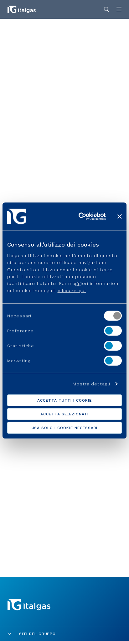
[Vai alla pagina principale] (22, 9)
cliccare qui (72, 290)
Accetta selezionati (64, 414)
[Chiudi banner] (119, 216)
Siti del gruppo (37, 634)
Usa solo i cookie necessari (65, 427)
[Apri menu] (118, 9)
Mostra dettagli (91, 383)
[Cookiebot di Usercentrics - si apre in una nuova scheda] (80, 217)
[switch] (113, 331)
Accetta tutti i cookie (64, 400)
